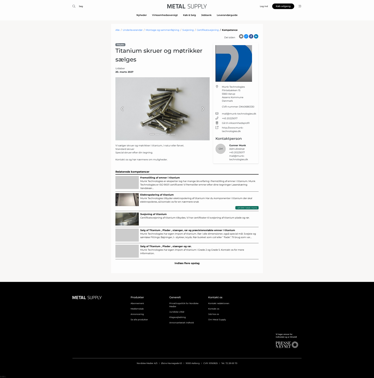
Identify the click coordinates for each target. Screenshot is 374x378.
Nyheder (141, 15)
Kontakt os (213, 308)
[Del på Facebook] (251, 36)
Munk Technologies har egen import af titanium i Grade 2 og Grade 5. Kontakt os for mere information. (192, 250)
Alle (117, 30)
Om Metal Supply (217, 319)
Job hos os (213, 314)
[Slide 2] (157, 134)
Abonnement (137, 303)
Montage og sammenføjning (162, 30)
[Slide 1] (152, 134)
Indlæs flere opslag (187, 263)
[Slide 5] (173, 134)
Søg (81, 6)
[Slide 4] (168, 134)
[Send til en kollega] (241, 36)
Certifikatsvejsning (208, 30)
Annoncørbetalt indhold (181, 322)
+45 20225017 (229, 118)
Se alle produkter (139, 319)
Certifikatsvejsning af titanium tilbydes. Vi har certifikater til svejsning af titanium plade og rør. (195, 216)
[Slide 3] (162, 134)
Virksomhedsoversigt (165, 15)
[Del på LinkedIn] (256, 36)
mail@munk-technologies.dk (239, 113)
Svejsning (188, 30)
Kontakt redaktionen (218, 303)
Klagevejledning (177, 317)
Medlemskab (137, 308)
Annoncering (137, 314)
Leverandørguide (227, 15)
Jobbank (206, 15)
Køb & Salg (189, 15)
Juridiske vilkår (177, 312)
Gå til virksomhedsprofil (236, 123)
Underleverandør (133, 30)
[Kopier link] (246, 36)
